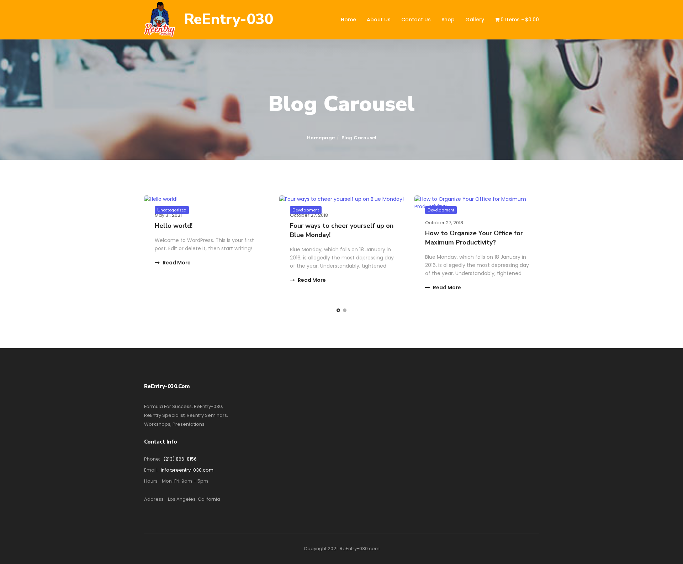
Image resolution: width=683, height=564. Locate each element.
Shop (448, 19)
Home (348, 19)
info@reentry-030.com (187, 470)
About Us (379, 19)
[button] (338, 310)
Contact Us (416, 19)
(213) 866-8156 (180, 459)
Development (441, 210)
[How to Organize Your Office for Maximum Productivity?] (476, 202)
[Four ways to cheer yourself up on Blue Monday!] (341, 199)
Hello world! (173, 225)
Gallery (474, 19)
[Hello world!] (206, 199)
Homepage (321, 137)
